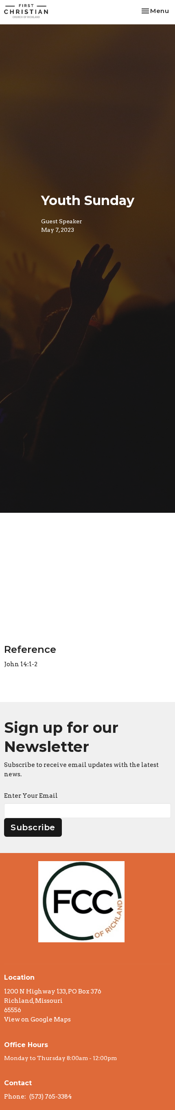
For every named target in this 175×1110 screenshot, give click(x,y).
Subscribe (33, 827)
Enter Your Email (31, 795)
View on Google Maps (37, 1019)
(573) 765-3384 (50, 1096)
